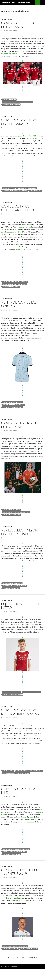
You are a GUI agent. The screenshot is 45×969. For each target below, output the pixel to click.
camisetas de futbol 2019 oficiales (13, 404)
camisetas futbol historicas (32, 692)
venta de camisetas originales (18, 304)
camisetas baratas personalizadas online (16, 849)
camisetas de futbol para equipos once (15, 946)
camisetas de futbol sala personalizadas (29, 770)
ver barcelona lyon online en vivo (19, 532)
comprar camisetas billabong (12, 583)
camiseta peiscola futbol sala (17, 25)
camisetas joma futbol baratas (13, 694)
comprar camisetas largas (11, 104)
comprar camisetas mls (19, 791)
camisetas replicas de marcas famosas (15, 281)
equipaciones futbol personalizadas (14, 851)
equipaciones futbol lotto (20, 606)
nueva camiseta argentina (28, 819)
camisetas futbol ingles (10, 948)
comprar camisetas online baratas (19, 122)
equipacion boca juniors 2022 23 (26, 136)
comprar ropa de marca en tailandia (14, 585)
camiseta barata (8, 770)
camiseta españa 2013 (9, 99)
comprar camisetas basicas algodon (14, 284)
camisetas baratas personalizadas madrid (16, 512)
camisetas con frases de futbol (12, 402)
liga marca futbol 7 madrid (11, 854)
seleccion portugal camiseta (14, 898)
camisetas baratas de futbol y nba (20, 425)
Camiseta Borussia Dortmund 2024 (15, 2)
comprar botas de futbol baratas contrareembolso (19, 188)
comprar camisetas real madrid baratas (20, 712)
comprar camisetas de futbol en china (15, 190)
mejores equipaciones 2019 (11, 588)
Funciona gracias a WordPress (9, 966)
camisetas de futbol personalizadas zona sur (17, 102)
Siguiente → (32, 957)
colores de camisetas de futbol (13, 407)
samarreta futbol (35, 190)
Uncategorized (6, 19)
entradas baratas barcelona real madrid (16, 773)
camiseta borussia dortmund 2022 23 (26, 249)
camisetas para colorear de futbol (19, 208)
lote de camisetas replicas (29, 948)
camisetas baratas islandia (11, 509)
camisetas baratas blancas (11, 692)
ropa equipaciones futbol (11, 286)
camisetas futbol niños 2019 (11, 514)
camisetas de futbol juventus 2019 (20, 872)
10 (23, 957)
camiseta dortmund (25, 227)
